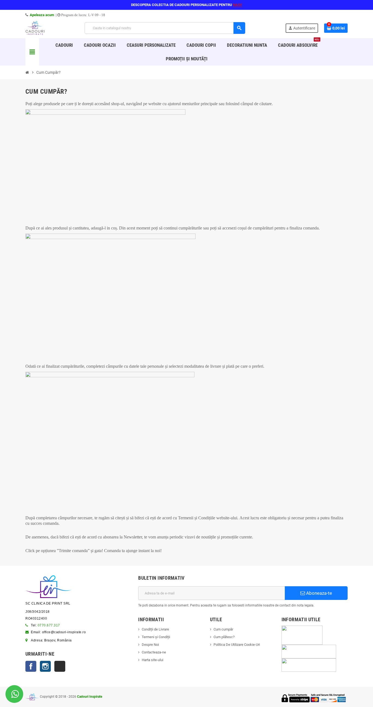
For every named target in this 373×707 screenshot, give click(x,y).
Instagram (45, 666)
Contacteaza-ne (154, 652)
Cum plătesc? (224, 637)
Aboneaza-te (318, 593)
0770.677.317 (49, 625)
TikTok (59, 666)
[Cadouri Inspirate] (35, 28)
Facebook (30, 666)
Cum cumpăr (223, 629)
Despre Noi (150, 645)
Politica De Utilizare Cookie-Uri (237, 645)
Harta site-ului (152, 660)
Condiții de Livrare (155, 629)
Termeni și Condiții (156, 637)
